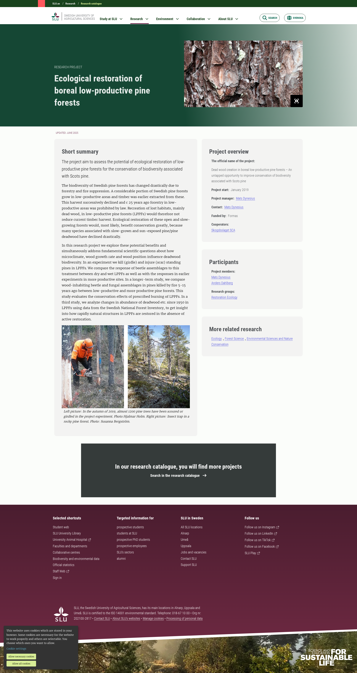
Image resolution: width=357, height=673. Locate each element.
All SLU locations (191, 527)
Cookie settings (16, 648)
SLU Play (250, 553)
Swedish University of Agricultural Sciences (79, 17)
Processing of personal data (184, 618)
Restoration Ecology (224, 297)
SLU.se (56, 3)
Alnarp (185, 533)
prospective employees (132, 546)
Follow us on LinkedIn (259, 533)
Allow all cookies (21, 663)
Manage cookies (153, 618)
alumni (121, 558)
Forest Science (234, 338)
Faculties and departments (70, 546)
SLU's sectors (125, 552)
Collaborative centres (66, 552)
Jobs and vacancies (193, 552)
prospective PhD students (133, 540)
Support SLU (189, 565)
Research (70, 3)
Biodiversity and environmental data (76, 559)
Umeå (184, 540)
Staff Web (59, 571)
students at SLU (127, 533)
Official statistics (63, 565)
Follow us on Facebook (260, 546)
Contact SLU (189, 558)
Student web (61, 527)
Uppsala (186, 546)
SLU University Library (67, 533)
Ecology (216, 338)
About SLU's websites (126, 618)
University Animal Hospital (70, 540)
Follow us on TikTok (258, 540)
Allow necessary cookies (21, 656)
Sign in (57, 578)
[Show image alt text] (296, 101)
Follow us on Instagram (260, 527)
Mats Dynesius (245, 198)
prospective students (130, 527)
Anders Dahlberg (222, 283)
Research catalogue (91, 3)
